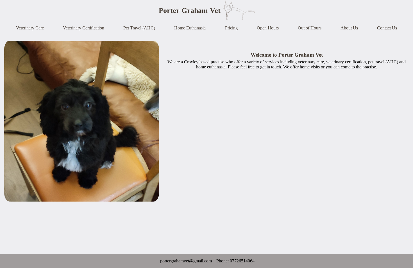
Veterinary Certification (83, 28)
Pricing (231, 28)
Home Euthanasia (190, 28)
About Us (349, 28)
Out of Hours (309, 28)
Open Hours (268, 28)
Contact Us (387, 28)
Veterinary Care (30, 28)
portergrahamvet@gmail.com (186, 260)
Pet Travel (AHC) (139, 28)
